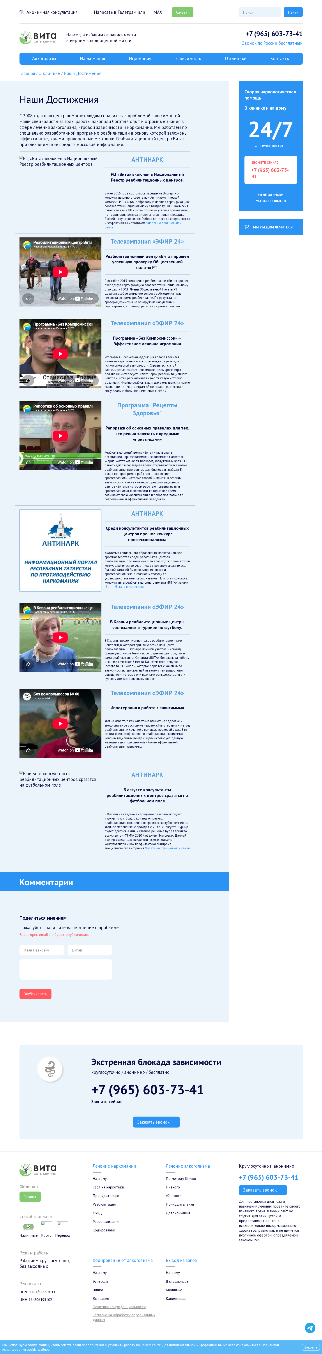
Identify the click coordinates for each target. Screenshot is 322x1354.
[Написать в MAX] (310, 1318)
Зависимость (188, 58)
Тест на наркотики (108, 1187)
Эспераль (100, 1281)
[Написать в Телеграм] (310, 1328)
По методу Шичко (181, 1178)
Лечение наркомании (114, 1166)
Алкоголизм (44, 58)
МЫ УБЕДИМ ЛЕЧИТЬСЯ (273, 227)
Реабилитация (104, 1204)
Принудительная (180, 1204)
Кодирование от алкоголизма (123, 1260)
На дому (100, 1178)
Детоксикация (178, 1213)
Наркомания (92, 58)
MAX (158, 12)
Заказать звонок (153, 1122)
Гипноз (98, 1290)
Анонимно (174, 1290)
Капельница (176, 1298)
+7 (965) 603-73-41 (274, 33)
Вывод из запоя (181, 1260)
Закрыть (311, 1347)
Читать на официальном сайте (167, 848)
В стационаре (177, 1281)
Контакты (280, 58)
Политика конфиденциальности (119, 1306)
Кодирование (104, 1230)
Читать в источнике (129, 586)
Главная (27, 73)
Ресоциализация (106, 1221)
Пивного (173, 1187)
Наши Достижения (82, 73)
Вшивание (101, 1298)
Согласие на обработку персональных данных (124, 1317)
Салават (182, 12)
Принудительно (106, 1195)
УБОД (97, 1213)
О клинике (235, 58)
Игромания (140, 58)
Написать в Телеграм (115, 12)
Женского (174, 1195)
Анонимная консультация (52, 12)
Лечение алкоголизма (188, 1166)
